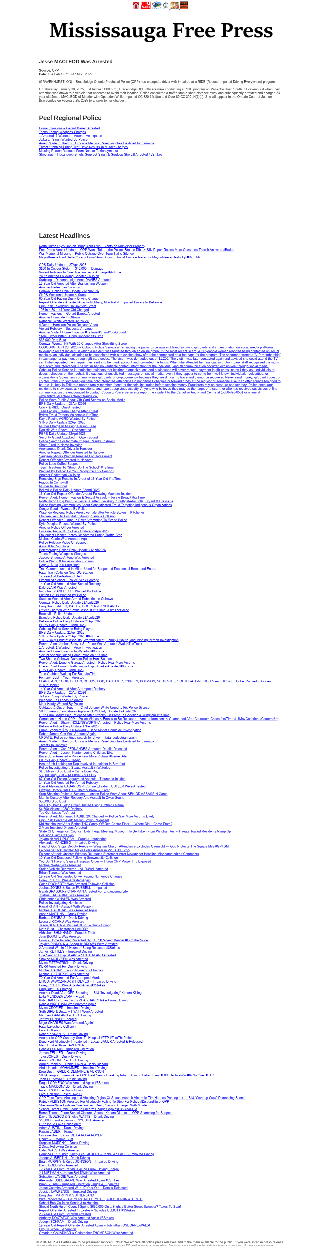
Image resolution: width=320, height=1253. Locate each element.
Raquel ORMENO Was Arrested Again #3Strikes (74, 1083)
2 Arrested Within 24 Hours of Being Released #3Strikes (79, 948)
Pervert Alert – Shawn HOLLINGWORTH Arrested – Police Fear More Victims (95, 722)
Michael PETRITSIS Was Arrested (64, 974)
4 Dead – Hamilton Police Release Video (68, 325)
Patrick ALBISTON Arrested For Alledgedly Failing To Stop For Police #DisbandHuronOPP (104, 1101)
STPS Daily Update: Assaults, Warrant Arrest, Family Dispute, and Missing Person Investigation (108, 640)
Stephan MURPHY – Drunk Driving (64, 1143)
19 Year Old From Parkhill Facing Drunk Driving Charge (79, 1169)
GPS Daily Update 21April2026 (61, 670)
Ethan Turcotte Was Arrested (60, 873)
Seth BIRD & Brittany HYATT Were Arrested (71, 1011)
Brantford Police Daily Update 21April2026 (69, 617)
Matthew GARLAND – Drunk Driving (65, 1015)
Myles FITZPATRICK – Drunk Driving (66, 963)
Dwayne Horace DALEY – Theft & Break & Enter (74, 790)
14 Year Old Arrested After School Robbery (70, 584)
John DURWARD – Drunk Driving (63, 1079)
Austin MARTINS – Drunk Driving (63, 914)
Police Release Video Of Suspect (63, 542)
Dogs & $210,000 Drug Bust (59, 565)
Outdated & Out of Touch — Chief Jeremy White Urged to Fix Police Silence (94, 707)
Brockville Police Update (56, 614)
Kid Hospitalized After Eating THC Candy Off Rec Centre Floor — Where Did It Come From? (105, 824)
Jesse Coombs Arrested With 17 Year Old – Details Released (83, 1188)
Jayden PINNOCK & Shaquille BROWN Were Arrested (78, 944)
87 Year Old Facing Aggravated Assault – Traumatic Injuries (82, 779)
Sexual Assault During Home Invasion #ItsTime (73, 655)
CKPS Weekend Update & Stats (62, 295)
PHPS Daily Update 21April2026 (62, 625)
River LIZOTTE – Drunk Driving (61, 1090)
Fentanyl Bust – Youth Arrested (61, 677)
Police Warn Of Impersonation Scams (66, 561)
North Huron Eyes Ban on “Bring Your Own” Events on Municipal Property (92, 246)
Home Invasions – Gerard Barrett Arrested (69, 128)
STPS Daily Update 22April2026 (62, 422)
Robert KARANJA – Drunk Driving (63, 1034)
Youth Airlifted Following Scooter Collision (69, 276)
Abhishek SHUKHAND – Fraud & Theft (67, 933)
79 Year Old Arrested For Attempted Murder (70, 978)
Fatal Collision (49, 1030)
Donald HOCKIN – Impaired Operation (66, 1049)
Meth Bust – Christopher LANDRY (63, 929)
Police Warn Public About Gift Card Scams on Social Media (82, 400)
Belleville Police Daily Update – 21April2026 (70, 621)
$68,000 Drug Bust (52, 340)
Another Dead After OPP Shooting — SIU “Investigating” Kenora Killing (90, 993)
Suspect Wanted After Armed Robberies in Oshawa (76, 599)
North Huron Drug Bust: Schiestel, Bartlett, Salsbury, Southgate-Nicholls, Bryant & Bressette (106, 501)
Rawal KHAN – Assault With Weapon (65, 906)
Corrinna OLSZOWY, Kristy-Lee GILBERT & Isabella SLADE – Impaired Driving (96, 1154)
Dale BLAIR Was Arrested (57, 587)
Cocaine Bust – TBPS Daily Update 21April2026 (73, 531)
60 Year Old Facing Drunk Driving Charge (68, 298)
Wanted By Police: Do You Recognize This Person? (76, 471)
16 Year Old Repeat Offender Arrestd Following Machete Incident (85, 494)
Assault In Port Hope (54, 546)
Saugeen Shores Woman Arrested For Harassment (75, 456)
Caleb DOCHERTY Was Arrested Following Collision (76, 884)
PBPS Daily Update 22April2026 (62, 434)
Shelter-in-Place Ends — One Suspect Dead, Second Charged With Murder (93, 1105)
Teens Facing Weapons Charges (62, 132)
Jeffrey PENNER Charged (57, 1019)
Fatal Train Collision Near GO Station (66, 572)
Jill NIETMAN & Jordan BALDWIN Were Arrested (74, 1173)
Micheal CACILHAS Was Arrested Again (68, 910)
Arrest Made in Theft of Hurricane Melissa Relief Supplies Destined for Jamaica (96, 143)
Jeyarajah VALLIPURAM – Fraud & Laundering (72, 839)
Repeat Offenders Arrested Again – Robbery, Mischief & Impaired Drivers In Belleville (100, 302)
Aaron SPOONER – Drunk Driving (63, 1060)
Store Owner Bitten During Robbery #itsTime (71, 336)
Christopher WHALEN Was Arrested (65, 899)
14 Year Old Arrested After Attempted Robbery (72, 689)
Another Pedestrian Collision (59, 287)
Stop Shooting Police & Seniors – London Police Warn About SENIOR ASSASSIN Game (103, 794)
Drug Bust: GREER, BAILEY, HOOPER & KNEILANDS (79, 606)
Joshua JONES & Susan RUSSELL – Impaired (73, 888)
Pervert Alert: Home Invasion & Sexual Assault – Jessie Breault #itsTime (92, 497)
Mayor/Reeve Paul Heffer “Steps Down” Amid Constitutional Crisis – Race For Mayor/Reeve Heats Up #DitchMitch (121, 257)
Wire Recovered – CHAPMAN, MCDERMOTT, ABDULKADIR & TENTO (90, 1199)
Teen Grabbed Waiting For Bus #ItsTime (68, 674)
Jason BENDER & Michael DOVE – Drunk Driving (75, 925)
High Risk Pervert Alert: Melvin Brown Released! (74, 820)
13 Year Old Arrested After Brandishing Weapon (73, 283)
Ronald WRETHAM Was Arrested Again (67, 1004)
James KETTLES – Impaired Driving (65, 951)
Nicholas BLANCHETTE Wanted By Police (70, 591)
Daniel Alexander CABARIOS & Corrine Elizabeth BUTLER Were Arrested (92, 786)
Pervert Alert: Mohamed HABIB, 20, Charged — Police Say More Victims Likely (96, 816)
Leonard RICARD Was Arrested (61, 921)
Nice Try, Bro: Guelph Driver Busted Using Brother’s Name (81, 805)
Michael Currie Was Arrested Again (64, 539)
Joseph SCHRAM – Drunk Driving (63, 1221)
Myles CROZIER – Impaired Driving (64, 1008)
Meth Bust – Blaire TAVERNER (61, 1045)
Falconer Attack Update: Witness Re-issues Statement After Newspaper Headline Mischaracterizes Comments (119, 854)
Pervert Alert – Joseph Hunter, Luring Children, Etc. (76, 752)
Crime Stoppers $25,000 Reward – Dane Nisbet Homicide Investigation (90, 730)
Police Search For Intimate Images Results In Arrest (77, 441)
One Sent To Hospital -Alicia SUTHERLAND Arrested (77, 955)
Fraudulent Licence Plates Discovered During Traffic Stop (80, 535)
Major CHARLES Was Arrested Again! (66, 1023)
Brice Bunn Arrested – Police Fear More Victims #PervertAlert (83, 756)
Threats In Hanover (53, 745)
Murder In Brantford (53, 486)
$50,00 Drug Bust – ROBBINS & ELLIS (67, 775)
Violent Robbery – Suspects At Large (65, 328)
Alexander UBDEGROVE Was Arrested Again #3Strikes (79, 1180)
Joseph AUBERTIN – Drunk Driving (64, 1158)
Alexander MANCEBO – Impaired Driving (68, 843)
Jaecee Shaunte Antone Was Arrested (66, 557)
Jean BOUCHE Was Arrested (60, 936)
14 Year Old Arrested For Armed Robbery (68, 782)
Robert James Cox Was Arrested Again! (67, 734)
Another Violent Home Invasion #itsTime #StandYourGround (82, 332)
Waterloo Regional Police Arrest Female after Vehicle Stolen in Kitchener (91, 512)
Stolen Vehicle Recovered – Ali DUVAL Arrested (73, 869)
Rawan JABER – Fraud (55, 1131)
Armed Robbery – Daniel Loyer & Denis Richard (73, 1064)
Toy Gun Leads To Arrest (57, 812)
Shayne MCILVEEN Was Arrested (63, 959)
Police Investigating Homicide (60, 903)
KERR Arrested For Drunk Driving (63, 966)
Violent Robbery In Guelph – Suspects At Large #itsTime (80, 272)
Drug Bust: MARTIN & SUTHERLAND (66, 1195)
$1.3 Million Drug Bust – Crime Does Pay (68, 771)
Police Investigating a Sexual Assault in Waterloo (74, 767)
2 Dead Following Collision (58, 1146)
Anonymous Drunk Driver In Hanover (65, 449)
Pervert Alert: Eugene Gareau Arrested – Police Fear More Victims (87, 662)
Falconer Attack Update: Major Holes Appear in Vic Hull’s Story (84, 850)
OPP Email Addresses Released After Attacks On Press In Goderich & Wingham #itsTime (104, 715)
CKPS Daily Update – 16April (60, 760)
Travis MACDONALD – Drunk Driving (66, 1086)
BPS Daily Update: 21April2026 (61, 632)
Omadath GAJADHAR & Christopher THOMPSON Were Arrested (86, 1233)
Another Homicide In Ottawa (59, 317)
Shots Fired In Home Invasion (60, 445)
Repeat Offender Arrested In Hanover (65, 460)
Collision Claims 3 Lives (56, 835)
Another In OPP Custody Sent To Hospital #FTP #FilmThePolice (85, 1038)
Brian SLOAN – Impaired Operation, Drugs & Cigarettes (79, 1184)
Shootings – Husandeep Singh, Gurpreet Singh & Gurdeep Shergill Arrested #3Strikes (100, 154)
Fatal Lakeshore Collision (57, 1026)
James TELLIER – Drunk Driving (62, 1053)
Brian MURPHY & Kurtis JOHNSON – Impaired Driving (78, 1161)
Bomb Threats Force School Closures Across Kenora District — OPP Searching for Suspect (105, 1113)
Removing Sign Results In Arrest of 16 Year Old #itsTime (80, 479)
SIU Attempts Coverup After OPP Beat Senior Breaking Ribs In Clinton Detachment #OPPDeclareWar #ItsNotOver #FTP (126, 1075)
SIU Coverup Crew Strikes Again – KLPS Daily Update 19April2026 (87, 711)
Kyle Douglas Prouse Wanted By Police (67, 524)
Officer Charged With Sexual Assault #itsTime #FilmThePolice (84, 610)
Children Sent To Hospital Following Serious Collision (77, 516)
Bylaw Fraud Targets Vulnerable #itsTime (68, 415)
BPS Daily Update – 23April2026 (62, 403)
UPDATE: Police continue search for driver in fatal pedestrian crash (87, 737)
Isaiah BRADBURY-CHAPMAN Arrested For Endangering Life (83, 891)
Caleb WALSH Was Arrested (59, 1150)
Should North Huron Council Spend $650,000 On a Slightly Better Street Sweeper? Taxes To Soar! (110, 1206)
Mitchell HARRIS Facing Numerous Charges (71, 970)
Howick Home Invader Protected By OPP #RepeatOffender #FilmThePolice (93, 940)
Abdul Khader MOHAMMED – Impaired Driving (72, 1068)
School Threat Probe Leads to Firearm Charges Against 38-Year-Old (88, 1109)
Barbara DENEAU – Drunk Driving (63, 918)
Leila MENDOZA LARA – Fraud (61, 996)
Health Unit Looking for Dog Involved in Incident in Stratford (82, 764)
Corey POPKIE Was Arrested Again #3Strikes (72, 985)
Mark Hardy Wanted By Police (61, 704)
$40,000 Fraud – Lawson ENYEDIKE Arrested (72, 1120)
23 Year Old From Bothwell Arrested (65, 1214)
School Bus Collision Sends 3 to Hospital (68, 1203)
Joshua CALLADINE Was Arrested (64, 895)
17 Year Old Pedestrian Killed (60, 576)
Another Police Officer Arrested (61, 527)
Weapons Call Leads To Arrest (61, 700)
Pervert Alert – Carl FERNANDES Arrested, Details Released (83, 749)
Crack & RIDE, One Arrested (59, 407)
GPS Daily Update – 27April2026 (62, 265)
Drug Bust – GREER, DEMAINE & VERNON (71, 1071)
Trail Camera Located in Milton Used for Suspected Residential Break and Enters (97, 569)
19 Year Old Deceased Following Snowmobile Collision (78, 858)
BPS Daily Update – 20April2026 (62, 692)
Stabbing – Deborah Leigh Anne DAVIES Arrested (74, 280)
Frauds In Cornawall (53, 482)
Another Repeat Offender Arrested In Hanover (72, 452)
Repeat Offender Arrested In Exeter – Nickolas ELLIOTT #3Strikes (87, 1210)
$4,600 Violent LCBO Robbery (60, 809)
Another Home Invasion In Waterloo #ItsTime (71, 651)
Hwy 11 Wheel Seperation (57, 1229)
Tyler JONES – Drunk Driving (60, 1056)
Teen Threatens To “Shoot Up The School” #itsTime (76, 467)
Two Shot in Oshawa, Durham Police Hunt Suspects (76, 659)
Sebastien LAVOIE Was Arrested (63, 1176)
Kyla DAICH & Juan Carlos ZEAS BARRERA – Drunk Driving (83, 1000)
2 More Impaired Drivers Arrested (63, 827)
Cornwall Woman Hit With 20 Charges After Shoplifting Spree (83, 343)
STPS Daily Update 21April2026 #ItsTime (69, 636)
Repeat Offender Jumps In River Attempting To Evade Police (83, 520)
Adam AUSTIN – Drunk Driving (61, 1128)
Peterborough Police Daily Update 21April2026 (72, 550)
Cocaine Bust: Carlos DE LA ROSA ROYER (70, 1135)
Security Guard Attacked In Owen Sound (68, 437)
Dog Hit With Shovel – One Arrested (65, 430)
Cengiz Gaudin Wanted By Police (63, 509)
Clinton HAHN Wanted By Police (62, 595)
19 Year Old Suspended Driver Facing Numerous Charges (80, 876)
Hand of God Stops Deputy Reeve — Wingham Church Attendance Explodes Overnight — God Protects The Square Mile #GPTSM (134, 846)
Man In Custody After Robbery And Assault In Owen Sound (81, 797)
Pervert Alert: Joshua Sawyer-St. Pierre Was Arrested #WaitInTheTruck (90, 644)
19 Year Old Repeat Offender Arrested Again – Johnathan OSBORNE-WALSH (95, 1225)
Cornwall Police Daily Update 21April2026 (69, 602)
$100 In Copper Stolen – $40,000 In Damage (71, 268)
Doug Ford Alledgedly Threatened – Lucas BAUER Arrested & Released (90, 1041)
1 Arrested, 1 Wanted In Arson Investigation (70, 136)
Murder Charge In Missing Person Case (67, 426)
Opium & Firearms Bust (56, 1139)
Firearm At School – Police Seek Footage (69, 580)
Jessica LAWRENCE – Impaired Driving (68, 1191)
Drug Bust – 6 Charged (55, 989)
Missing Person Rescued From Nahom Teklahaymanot (78, 151)
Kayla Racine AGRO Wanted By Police (67, 419)
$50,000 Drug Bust (52, 801)
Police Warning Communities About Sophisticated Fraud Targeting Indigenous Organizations (105, 505)
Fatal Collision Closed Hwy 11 (60, 1094)
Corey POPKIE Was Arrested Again (64, 880)
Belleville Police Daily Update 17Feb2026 (68, 726)
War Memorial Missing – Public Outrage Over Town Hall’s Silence (86, 253)
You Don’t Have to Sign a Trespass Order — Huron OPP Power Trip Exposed (95, 861)
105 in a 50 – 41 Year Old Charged (64, 310)
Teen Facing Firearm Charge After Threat (68, 411)
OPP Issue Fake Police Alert (60, 1124)
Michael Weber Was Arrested (60, 865)
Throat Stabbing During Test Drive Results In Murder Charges (83, 147)
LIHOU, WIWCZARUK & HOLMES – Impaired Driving (77, 981)
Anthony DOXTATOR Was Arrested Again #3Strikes (76, 1218)
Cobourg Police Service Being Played (66, 629)
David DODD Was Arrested (58, 1165)
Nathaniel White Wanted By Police (64, 321)
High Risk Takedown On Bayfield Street (67, 306)
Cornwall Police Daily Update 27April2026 (69, 291)
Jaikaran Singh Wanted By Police (63, 139)
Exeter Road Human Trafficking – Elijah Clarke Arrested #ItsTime (86, 666)
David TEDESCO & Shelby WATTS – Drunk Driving (76, 1116)
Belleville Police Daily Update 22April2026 (69, 490)
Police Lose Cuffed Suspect (59, 464)
